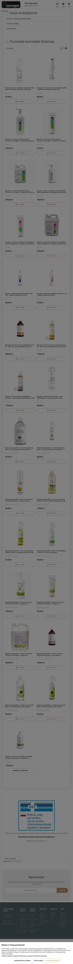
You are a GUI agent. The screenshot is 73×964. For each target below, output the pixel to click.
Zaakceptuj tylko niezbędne (22, 960)
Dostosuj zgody (38, 960)
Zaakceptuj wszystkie (52, 960)
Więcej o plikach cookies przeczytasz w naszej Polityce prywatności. (24, 956)
